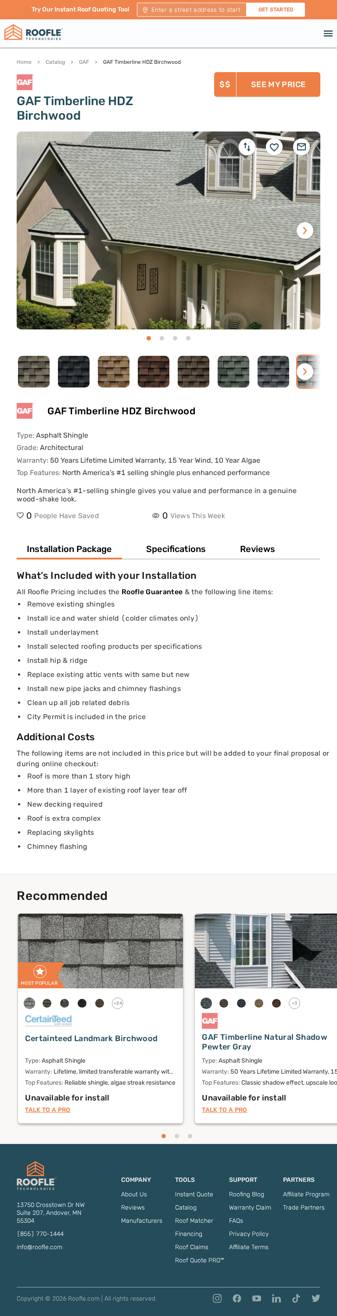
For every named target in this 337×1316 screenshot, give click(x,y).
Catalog (55, 62)
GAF (84, 62)
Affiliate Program (306, 1194)
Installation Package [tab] (69, 549)
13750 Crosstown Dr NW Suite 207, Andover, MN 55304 (51, 1213)
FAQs (236, 1221)
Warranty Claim (250, 1207)
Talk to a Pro (47, 1110)
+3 (295, 1003)
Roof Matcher (194, 1221)
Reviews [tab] (257, 549)
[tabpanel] (168, 722)
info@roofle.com (39, 1247)
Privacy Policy (249, 1234)
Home (24, 62)
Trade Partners (304, 1207)
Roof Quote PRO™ (199, 1260)
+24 (118, 1003)
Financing (188, 1234)
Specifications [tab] (176, 549)
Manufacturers (141, 1221)
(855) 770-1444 (40, 1234)
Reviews (133, 1207)
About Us (134, 1194)
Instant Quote (194, 1194)
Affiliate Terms (249, 1247)
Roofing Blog (246, 1194)
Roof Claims (191, 1247)
